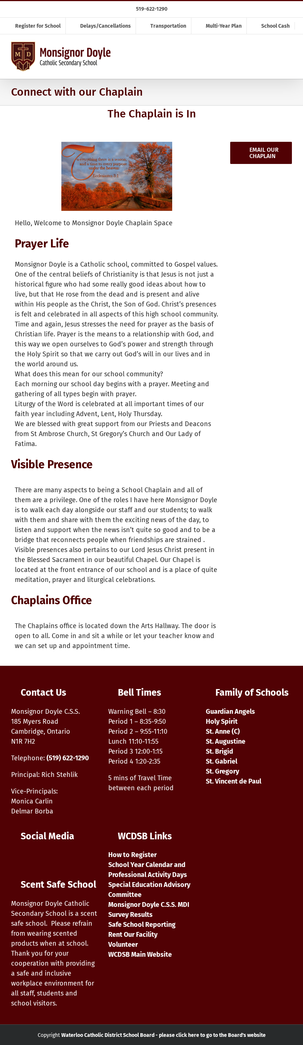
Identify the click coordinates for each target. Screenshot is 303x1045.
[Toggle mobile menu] (287, 59)
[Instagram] (17, 858)
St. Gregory (222, 771)
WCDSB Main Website (140, 954)
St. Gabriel (221, 761)
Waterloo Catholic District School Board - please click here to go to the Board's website (163, 1035)
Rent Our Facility (132, 935)
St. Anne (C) (223, 731)
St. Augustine (225, 741)
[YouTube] (34, 858)
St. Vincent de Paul (233, 781)
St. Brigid (219, 751)
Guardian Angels (230, 711)
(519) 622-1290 (68, 758)
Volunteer (123, 944)
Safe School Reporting (142, 925)
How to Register (132, 855)
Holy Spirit (222, 721)
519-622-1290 (151, 9)
